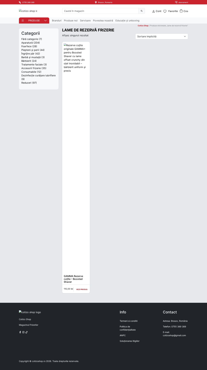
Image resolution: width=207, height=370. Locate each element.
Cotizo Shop (143, 25)
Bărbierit (26, 60)
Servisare (85, 20)
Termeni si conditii (128, 321)
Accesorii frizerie (31, 68)
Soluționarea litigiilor (129, 341)
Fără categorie (29, 39)
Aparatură (27, 42)
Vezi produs (81, 289)
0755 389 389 (28, 2)
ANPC (123, 335)
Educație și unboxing (127, 20)
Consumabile (28, 71)
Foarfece (26, 46)
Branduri (57, 20)
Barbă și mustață (31, 57)
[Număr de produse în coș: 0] (184, 11)
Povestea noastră (103, 20)
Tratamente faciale (32, 64)
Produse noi (71, 20)
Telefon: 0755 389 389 (174, 326)
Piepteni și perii (30, 49)
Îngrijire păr (27, 53)
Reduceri (26, 82)
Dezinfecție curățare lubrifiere (38, 75)
